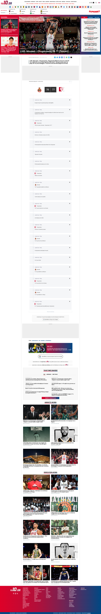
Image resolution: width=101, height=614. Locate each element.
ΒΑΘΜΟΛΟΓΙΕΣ (52, 3)
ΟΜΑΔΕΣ (63, 1)
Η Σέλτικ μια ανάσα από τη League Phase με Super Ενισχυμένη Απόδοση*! (90, 38)
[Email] (71, 57)
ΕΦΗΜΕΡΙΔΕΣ (71, 605)
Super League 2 (26, 590)
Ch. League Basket (38, 591)
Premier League (26, 595)
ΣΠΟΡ (37, 1)
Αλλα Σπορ (48, 597)
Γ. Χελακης (60, 589)
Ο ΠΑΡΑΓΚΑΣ (71, 593)
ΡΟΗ (27, 3)
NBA (35, 598)
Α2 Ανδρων (36, 594)
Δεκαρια (59, 588)
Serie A (24, 597)
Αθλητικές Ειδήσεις (46, 365)
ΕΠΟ (23, 608)
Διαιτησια (24, 606)
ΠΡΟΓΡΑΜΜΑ (58, 3)
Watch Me (71, 600)
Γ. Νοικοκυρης (60, 591)
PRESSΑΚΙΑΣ (71, 595)
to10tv (70, 603)
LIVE (40, 3)
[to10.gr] (6, 3)
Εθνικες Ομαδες (26, 604)
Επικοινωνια (78, 613)
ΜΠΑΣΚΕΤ (33, 1)
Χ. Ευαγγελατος (60, 595)
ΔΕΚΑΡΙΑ (47, 1)
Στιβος (47, 594)
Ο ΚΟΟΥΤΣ (71, 596)
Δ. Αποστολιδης (61, 596)
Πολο (47, 590)
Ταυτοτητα (55, 613)
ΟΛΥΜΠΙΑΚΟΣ (48, 340)
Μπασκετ (36, 588)
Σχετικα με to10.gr (62, 613)
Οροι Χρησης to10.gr (71, 613)
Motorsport (48, 596)
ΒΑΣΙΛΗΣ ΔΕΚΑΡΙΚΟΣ (72, 594)
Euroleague (36, 590)
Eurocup (36, 593)
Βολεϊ (47, 589)
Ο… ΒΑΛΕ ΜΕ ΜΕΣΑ (72, 597)
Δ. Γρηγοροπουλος (61, 598)
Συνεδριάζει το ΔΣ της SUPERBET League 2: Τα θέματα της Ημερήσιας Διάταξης (62, 394)
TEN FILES (68, 1)
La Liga (24, 596)
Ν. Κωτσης (59, 594)
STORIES (70, 604)
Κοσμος (24, 602)
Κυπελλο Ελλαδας (26, 603)
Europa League (26, 594)
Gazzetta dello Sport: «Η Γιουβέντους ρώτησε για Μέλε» (90, 50)
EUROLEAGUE (35, 340)
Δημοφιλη (48, 374)
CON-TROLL (71, 3)
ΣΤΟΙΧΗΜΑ (31, 3)
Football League (26, 591)
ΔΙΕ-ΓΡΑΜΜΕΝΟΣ (72, 591)
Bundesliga (25, 598)
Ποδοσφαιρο (25, 588)
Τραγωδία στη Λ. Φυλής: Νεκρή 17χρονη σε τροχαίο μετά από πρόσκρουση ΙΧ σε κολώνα (91, 22)
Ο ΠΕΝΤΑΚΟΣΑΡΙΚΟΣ (73, 589)
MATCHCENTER (44, 3)
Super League (25, 589)
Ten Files (83, 588)
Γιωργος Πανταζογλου (34, 57)
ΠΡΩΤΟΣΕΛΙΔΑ (65, 3)
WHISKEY (89, 613)
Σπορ (47, 588)
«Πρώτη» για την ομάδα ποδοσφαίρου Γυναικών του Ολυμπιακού (90, 28)
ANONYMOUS (53, 1)
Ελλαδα (35, 595)
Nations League (26, 605)
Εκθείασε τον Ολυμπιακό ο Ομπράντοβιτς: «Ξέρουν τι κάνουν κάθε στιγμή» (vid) (90, 44)
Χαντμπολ (48, 591)
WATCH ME (58, 1)
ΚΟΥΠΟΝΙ (36, 3)
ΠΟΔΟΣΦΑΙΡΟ (27, 1)
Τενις (47, 593)
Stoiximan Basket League (39, 589)
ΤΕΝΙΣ (43, 1)
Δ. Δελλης (59, 590)
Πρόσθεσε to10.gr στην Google (51, 319)
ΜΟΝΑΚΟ (43, 340)
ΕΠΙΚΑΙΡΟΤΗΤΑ (83, 589)
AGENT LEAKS (71, 590)
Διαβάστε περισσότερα (50, 398)
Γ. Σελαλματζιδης (61, 593)
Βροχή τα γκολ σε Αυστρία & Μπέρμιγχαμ (90, 33)
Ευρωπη (24, 601)
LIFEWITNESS (74, 1)
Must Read (55, 374)
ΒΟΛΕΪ (40, 1)
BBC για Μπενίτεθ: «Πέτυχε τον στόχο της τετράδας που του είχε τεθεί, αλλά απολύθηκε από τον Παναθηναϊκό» (63, 389)
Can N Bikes (48, 595)
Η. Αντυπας (60, 597)
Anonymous (71, 588)
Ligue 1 (24, 599)
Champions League (26, 593)
